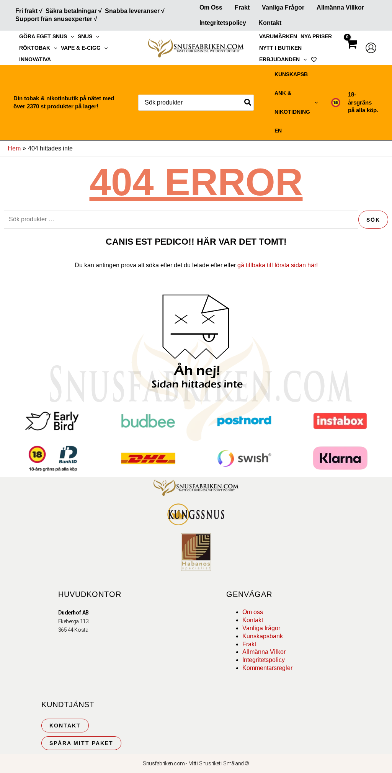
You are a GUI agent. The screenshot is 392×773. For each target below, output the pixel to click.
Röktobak (34, 48)
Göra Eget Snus (43, 36)
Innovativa (35, 59)
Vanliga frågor (283, 7)
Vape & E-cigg (81, 48)
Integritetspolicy (222, 23)
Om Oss (210, 7)
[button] (70, 36)
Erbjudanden (279, 59)
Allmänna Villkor (340, 7)
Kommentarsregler (267, 668)
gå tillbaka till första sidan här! (277, 265)
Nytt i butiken (280, 48)
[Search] (248, 102)
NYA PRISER (316, 36)
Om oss (252, 612)
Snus (85, 36)
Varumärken (278, 36)
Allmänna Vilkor (264, 652)
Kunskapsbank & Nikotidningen (292, 102)
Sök (373, 220)
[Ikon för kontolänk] (371, 48)
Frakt (242, 7)
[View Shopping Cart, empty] (351, 50)
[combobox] (196, 102)
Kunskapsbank (262, 636)
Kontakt (269, 23)
